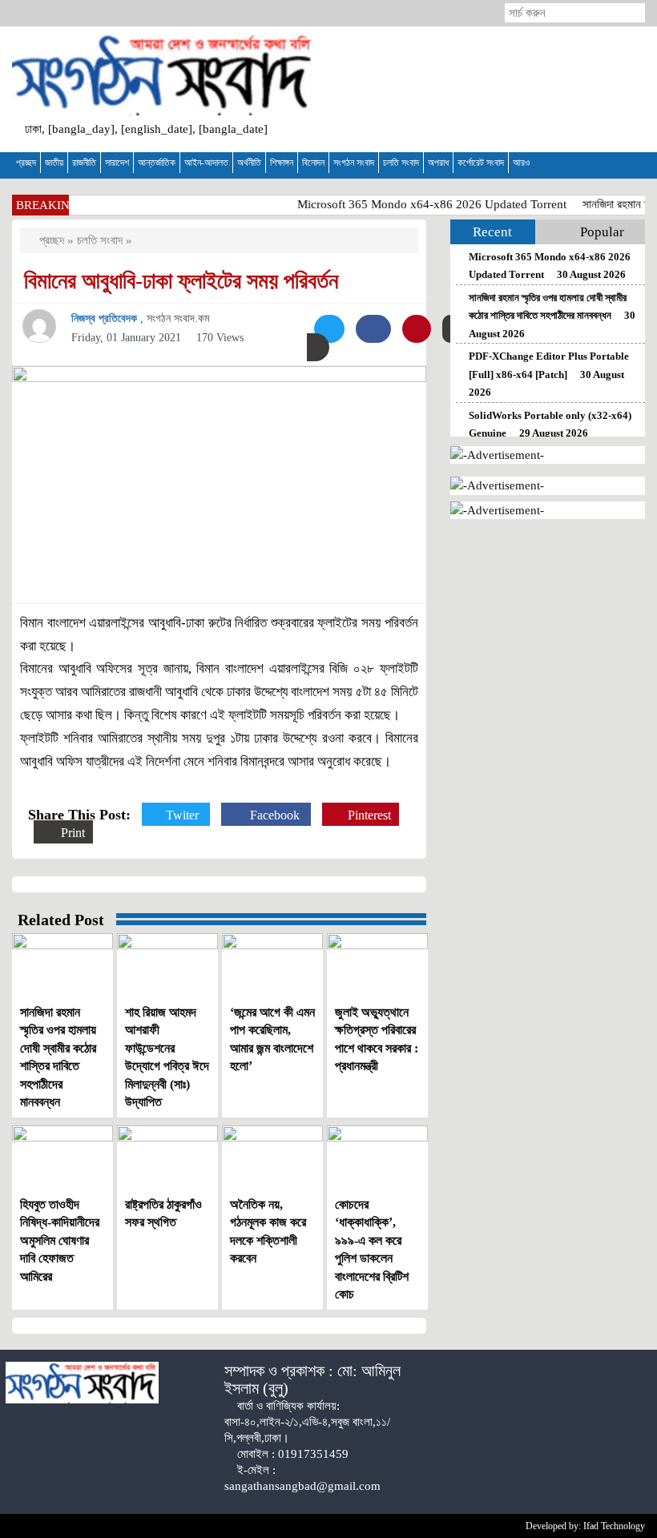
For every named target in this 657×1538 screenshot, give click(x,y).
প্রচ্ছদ (26, 162)
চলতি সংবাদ (401, 162)
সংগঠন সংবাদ (353, 162)
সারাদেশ (117, 162)
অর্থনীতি (249, 162)
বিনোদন (313, 162)
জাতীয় (54, 162)
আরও (521, 162)
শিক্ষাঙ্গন (281, 162)
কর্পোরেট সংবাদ (480, 162)
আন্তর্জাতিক (156, 162)
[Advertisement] (493, 89)
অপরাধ (438, 162)
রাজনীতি (84, 162)
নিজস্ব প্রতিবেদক (105, 318)
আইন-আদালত (206, 162)
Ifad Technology (614, 1526)
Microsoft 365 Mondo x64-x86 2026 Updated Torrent (423, 204)
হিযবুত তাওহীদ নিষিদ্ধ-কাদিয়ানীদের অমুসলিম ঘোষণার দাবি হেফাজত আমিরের (59, 1240)
